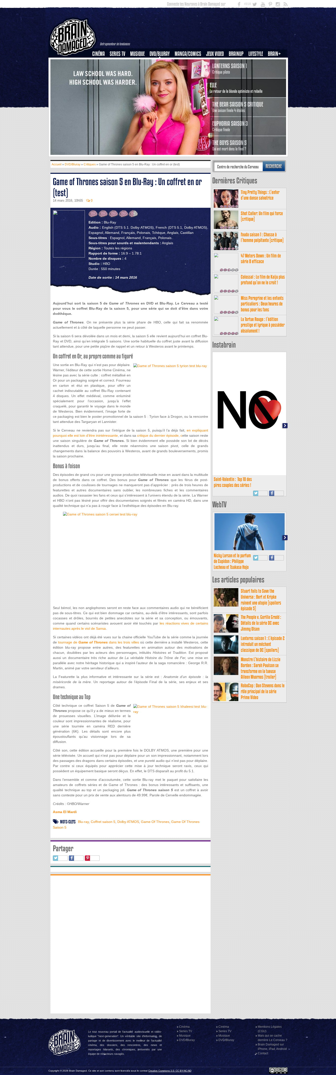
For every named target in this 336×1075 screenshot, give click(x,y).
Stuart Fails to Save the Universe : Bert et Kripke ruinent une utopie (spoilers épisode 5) (261, 599)
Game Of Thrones (155, 822)
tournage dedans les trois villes (99, 642)
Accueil (56, 164)
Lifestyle (255, 53)
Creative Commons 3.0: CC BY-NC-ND (169, 1070)
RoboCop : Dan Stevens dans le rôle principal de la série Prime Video (263, 691)
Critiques (101, 62)
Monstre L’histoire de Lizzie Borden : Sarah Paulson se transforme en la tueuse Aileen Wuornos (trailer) (260, 668)
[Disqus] (130, 943)
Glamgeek (257, 70)
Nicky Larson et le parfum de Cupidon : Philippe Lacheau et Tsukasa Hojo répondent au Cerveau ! (232, 564)
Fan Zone (276, 62)
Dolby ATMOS (128, 822)
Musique (137, 53)
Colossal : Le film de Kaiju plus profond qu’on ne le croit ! (263, 280)
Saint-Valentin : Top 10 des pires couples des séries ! (233, 482)
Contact (263, 1053)
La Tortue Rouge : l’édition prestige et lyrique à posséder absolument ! (263, 325)
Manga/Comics (188, 53)
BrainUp (236, 53)
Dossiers (100, 70)
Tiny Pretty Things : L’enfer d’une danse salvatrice (260, 195)
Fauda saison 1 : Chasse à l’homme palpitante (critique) (262, 237)
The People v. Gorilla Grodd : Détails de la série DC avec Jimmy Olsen (261, 623)
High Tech (257, 79)
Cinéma (98, 53)
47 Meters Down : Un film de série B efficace (261, 258)
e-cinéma (101, 79)
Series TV (117, 53)
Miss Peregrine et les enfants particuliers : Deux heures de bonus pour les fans (262, 304)
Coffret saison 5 (103, 822)
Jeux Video (215, 53)
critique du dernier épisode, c (159, 435)
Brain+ (274, 53)
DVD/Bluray (160, 53)
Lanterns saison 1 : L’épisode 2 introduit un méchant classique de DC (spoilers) (263, 644)
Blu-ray (83, 822)
